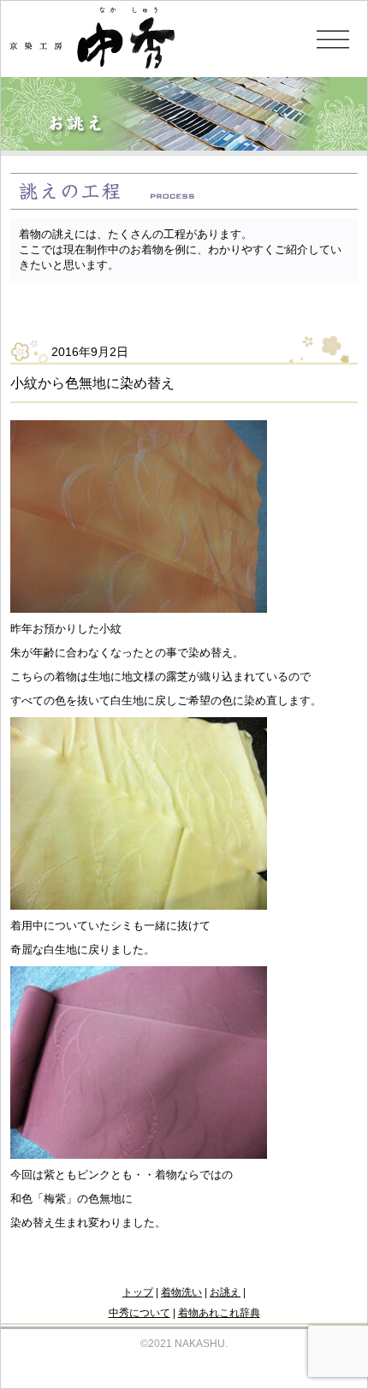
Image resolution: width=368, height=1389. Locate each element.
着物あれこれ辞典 (219, 1313)
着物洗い (181, 1292)
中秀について (139, 1313)
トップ (137, 1292)
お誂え (225, 1292)
